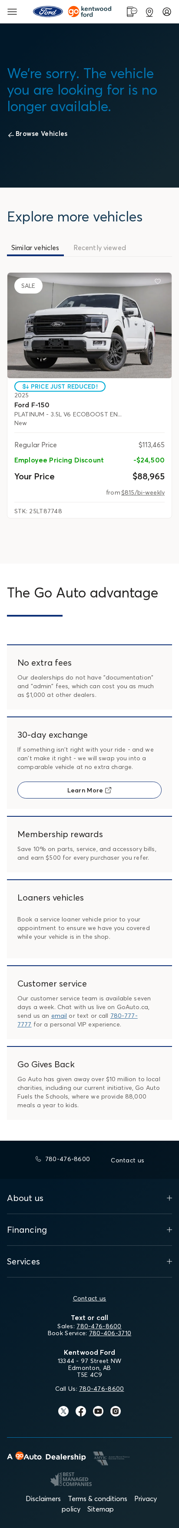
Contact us (89, 1298)
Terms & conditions (97, 1498)
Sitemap (100, 1509)
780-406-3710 (110, 1333)
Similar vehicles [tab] (35, 247)
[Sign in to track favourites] (159, 283)
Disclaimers (43, 1498)
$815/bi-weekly (143, 492)
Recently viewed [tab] (99, 247)
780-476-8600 (98, 1326)
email (59, 1016)
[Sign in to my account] (167, 12)
